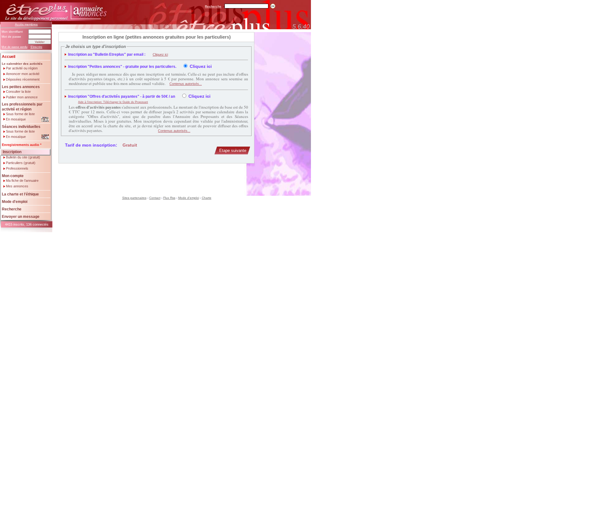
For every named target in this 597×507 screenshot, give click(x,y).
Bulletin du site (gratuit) (23, 157)
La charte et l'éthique (20, 194)
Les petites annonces (21, 87)
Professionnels (17, 168)
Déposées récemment (22, 79)
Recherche (213, 6)
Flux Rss (169, 198)
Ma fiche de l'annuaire (22, 180)
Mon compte (13, 176)
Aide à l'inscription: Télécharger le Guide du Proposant (113, 102)
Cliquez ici (160, 54)
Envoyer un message (20, 216)
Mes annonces (17, 186)
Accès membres (26, 24)
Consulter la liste (18, 91)
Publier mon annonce (22, 97)
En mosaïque (16, 119)
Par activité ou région (22, 68)
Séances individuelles (21, 126)
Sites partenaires (134, 198)
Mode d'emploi (14, 202)
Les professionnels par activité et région (22, 106)
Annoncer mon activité (22, 74)
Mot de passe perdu (14, 47)
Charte (206, 198)
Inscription (12, 152)
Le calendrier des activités (22, 63)
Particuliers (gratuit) (20, 163)
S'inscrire (36, 47)
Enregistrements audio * (21, 145)
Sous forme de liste (20, 114)
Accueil (8, 56)
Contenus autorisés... (185, 84)
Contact (154, 198)
